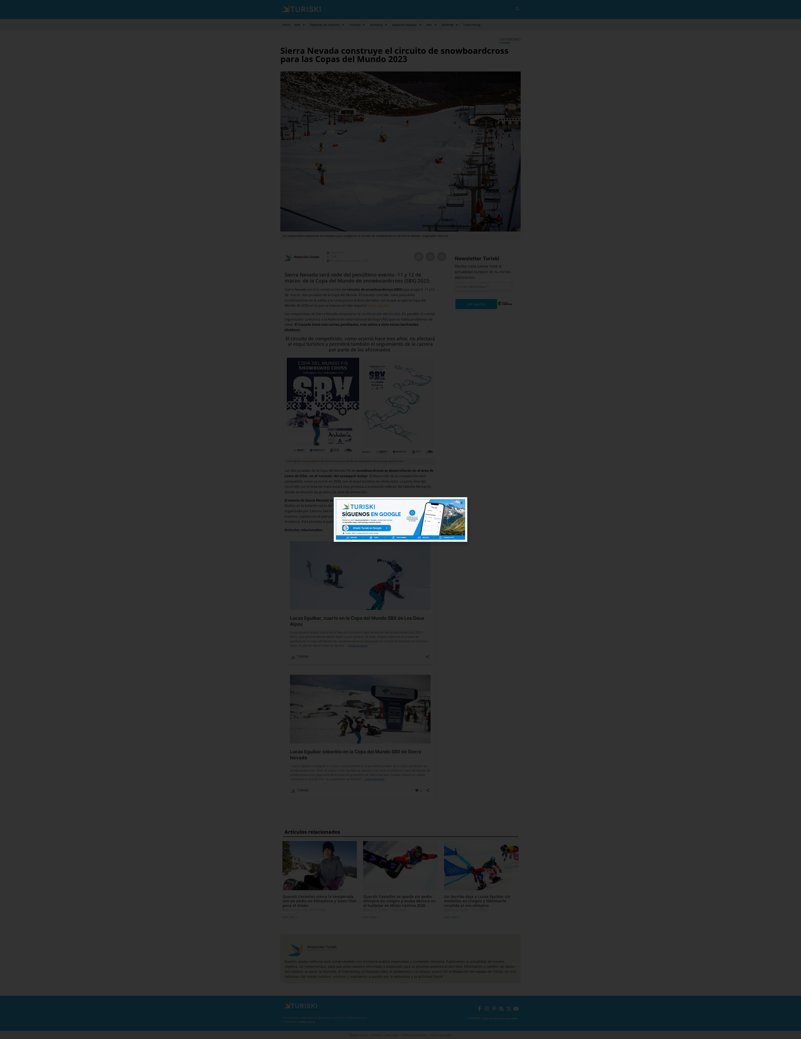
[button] (461, 502)
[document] (400, 519)
